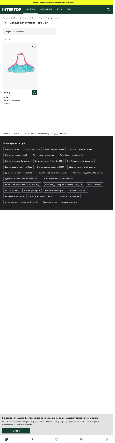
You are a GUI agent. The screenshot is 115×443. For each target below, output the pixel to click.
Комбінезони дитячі (54, 149)
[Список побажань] (81, 439)
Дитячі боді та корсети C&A (18, 167)
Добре (16, 431)
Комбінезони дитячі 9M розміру (88, 173)
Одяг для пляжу (43, 134)
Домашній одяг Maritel (68, 196)
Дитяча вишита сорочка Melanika (21, 179)
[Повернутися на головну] (11, 9)
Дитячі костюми (32, 149)
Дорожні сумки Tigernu (41, 196)
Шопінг (16, 18)
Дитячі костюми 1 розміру (17, 161)
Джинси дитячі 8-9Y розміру (82, 167)
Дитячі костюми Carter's (71, 155)
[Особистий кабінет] (107, 439)
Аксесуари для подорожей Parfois (21, 202)
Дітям (34, 18)
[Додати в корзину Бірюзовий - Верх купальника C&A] (34, 92)
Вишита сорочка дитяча (80, 149)
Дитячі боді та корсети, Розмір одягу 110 (63, 185)
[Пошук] (108, 9)
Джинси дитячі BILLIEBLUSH (48, 161)
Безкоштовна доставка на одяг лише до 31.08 (53, 3)
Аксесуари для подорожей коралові (60, 202)
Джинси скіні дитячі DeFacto (18, 173)
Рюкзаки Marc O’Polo (15, 196)
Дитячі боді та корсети (43, 155)
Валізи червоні (12, 190)
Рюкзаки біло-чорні (54, 190)
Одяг (41, 18)
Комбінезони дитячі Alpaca (80, 161)
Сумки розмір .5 (32, 190)
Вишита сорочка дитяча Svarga (52, 173)
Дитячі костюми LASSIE (16, 155)
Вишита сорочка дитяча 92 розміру (22, 185)
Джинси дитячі (12, 149)
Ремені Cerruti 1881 (77, 190)
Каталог (25, 18)
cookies (36, 418)
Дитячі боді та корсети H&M (50, 167)
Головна (6, 18)
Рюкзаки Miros (94, 185)
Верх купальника (15, 31)
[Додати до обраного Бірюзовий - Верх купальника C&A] (34, 47)
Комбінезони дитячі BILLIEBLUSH (57, 179)
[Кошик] (56, 439)
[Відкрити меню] (31, 439)
